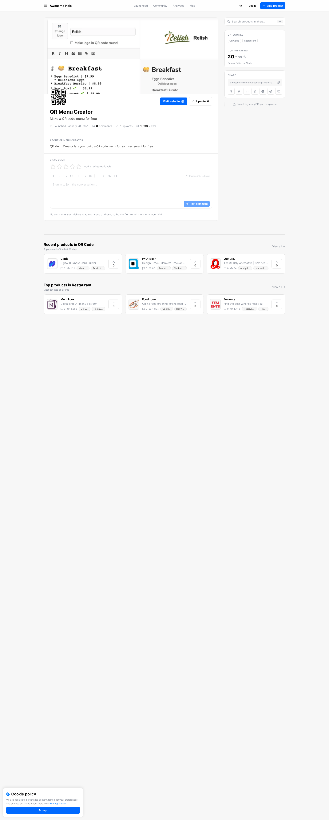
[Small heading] (90, 176)
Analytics (178, 5)
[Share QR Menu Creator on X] (231, 91)
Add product (275, 5)
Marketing (84, 268)
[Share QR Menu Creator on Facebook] (239, 91)
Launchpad (141, 5)
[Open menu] (45, 5)
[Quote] (110, 176)
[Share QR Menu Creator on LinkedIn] (247, 91)
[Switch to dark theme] (240, 5)
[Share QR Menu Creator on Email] (278, 91)
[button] (131, 190)
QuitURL (229, 259)
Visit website (171, 101)
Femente (229, 299)
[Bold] (54, 176)
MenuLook (67, 299)
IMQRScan (149, 259)
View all (277, 246)
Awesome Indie (61, 6)
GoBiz (64, 259)
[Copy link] (278, 82)
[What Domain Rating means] (245, 56)
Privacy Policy (58, 803)
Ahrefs (249, 63)
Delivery (180, 308)
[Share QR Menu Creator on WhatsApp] (255, 91)
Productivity (99, 268)
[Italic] (60, 176)
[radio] (53, 167)
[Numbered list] (104, 176)
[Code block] (115, 176)
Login (252, 5)
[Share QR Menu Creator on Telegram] (263, 91)
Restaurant (250, 40)
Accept (43, 810)
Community (160, 5)
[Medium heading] (85, 176)
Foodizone (149, 299)
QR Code (234, 40)
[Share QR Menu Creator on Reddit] (271, 91)
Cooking (166, 308)
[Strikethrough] (65, 176)
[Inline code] (71, 176)
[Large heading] (79, 176)
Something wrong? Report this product (257, 104)
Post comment (199, 203)
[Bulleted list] (98, 176)
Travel (263, 308)
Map (192, 5)
